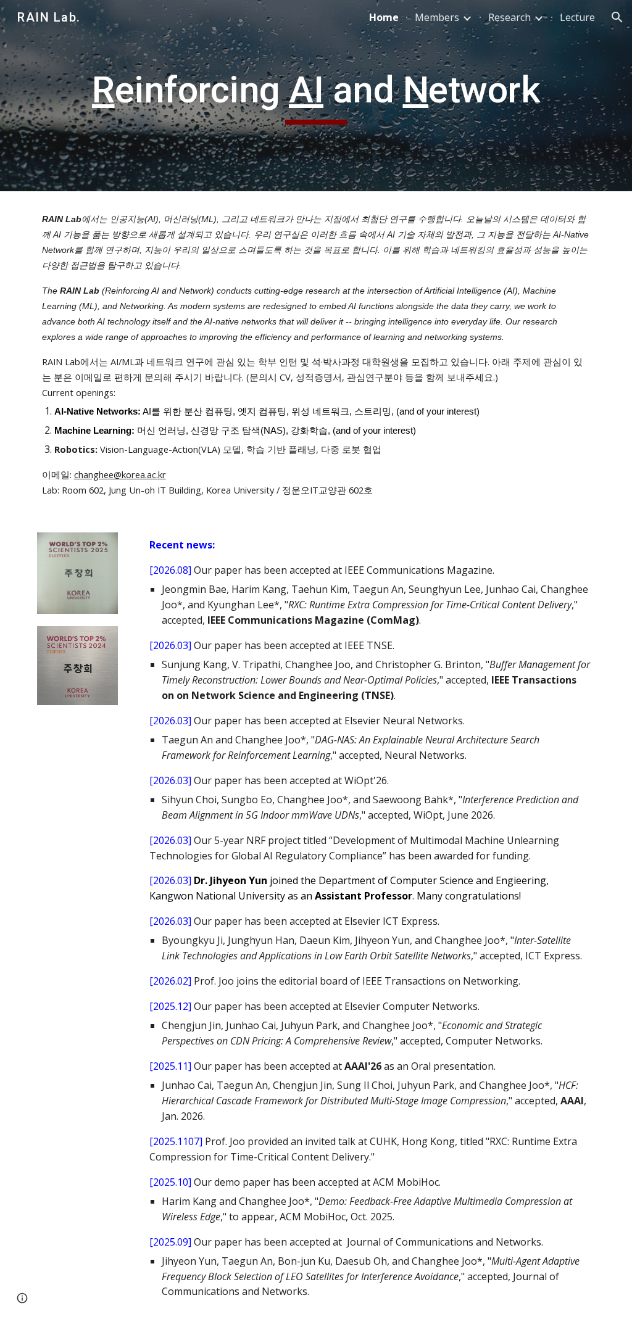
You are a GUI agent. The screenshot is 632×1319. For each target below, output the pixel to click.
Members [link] (437, 17)
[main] (316, 96)
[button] (617, 17)
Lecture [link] (577, 17)
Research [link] (509, 17)
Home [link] (384, 17)
